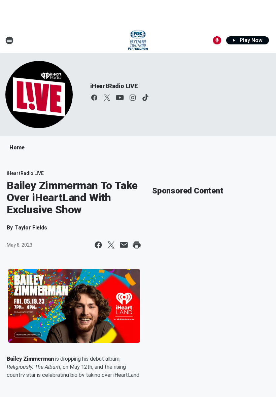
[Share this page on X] (111, 245)
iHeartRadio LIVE (114, 85)
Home (17, 147)
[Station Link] (138, 40)
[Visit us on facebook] (94, 98)
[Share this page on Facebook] (98, 245)
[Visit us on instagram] (133, 98)
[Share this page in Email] (124, 245)
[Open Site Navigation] (9, 40)
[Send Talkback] (217, 40)
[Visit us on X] (107, 98)
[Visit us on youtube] (120, 98)
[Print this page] (136, 245)
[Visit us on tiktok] (145, 98)
